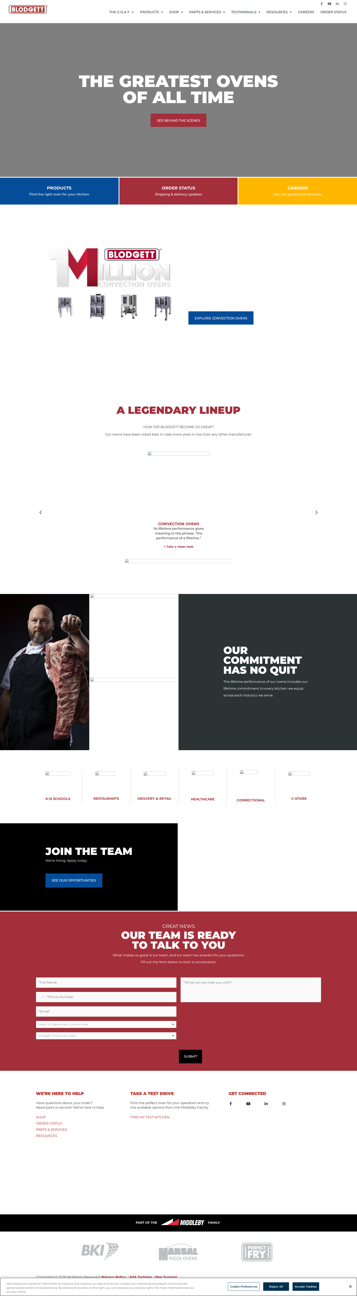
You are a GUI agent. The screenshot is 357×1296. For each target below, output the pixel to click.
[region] (178, 1287)
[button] (40, 512)
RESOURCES (46, 1136)
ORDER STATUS (49, 1123)
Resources (277, 12)
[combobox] (106, 1035)
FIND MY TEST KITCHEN (150, 1117)
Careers (306, 12)
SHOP (41, 1117)
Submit (190, 1056)
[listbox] (106, 1024)
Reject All (276, 1286)
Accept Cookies (306, 1286)
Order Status (333, 12)
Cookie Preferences (243, 1286)
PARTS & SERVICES (51, 1130)
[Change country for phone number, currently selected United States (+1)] (40, 997)
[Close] (350, 1286)
